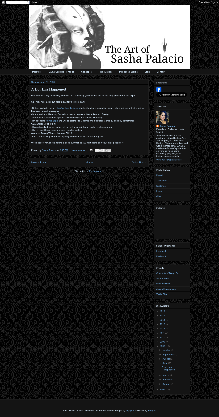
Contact (161, 71)
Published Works (128, 71)
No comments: (78, 150)
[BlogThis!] (99, 150)
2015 (163, 315)
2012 (163, 328)
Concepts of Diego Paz (168, 273)
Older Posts (139, 162)
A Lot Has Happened (48, 89)
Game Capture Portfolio (61, 71)
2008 (163, 346)
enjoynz (130, 410)
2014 (163, 320)
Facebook (161, 251)
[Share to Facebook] (106, 150)
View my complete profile (169, 159)
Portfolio (37, 71)
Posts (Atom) (95, 171)
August (166, 358)
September (168, 354)
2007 (163, 389)
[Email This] (96, 150)
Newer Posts (39, 162)
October (167, 350)
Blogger (151, 410)
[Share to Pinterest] (109, 150)
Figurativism (105, 71)
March (166, 375)
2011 (162, 333)
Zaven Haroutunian (166, 289)
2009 (163, 341)
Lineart (159, 191)
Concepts (86, 71)
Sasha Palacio (167, 126)
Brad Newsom (163, 283)
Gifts (158, 196)
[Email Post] (90, 150)
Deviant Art (161, 256)
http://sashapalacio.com (68, 108)
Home (89, 162)
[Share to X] (103, 150)
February (168, 379)
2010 (163, 337)
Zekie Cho (161, 294)
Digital (159, 175)
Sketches (161, 186)
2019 (163, 311)
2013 (163, 324)
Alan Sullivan (162, 278)
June (165, 363)
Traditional (161, 180)
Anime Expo (52, 120)
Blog (147, 71)
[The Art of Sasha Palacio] (158, 91)
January (167, 384)
